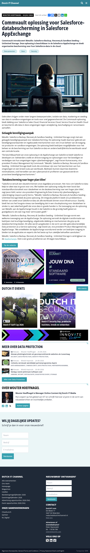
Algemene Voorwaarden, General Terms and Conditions (20, 551)
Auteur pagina (22, 405)
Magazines (6, 489)
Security (34, 51)
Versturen (7, 456)
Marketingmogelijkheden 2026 (14, 495)
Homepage (6, 486)
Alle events (82, 288)
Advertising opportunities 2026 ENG (16, 500)
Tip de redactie (10, 245)
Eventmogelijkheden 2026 (12, 497)
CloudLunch (6, 512)
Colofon (5, 492)
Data (23, 51)
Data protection (9, 51)
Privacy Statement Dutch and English (52, 551)
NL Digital (5, 517)
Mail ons (49, 518)
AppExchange (11, 239)
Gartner (5, 515)
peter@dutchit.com (53, 532)
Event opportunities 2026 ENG (13, 503)
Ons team (5, 483)
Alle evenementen (9, 481)
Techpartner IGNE (82, 551)
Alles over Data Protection (14, 379)
